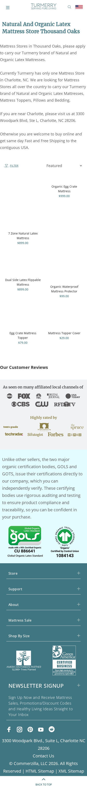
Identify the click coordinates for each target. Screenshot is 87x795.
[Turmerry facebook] (9, 729)
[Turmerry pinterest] (30, 729)
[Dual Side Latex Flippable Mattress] (22, 269)
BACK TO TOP (43, 784)
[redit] (51, 729)
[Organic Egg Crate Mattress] (64, 179)
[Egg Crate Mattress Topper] (22, 322)
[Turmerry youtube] (41, 729)
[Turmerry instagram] (19, 729)
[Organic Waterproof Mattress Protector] (64, 272)
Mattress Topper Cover (64, 333)
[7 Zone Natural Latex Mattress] (22, 202)
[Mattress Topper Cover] (64, 322)
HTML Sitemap (40, 771)
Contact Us (43, 756)
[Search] (70, 7)
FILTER (14, 166)
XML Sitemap (71, 771)
